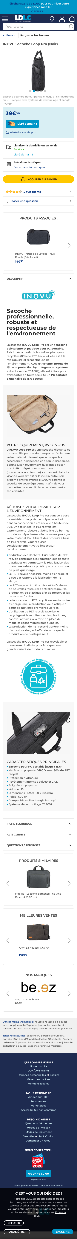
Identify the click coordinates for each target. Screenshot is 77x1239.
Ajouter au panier (42, 179)
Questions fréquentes (38, 1123)
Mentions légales (38, 1083)
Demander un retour (38, 1140)
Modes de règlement (39, 1131)
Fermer (38, 11)
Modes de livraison (38, 1127)
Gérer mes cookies (38, 1079)
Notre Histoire (38, 1066)
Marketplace (38, 1105)
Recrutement (38, 1101)
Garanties (29, 1136)
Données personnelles (32, 1074)
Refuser (13, 1223)
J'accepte (63, 1232)
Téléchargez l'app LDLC (24, 3)
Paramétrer (16, 1232)
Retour (11, 35)
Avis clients (42, 1070)
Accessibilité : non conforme (38, 1109)
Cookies (54, 1074)
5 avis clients (32, 191)
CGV (30, 1070)
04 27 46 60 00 (38, 1173)
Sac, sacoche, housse (34, 35)
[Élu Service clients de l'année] (39, 1166)
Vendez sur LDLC (38, 1096)
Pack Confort (46, 1136)
